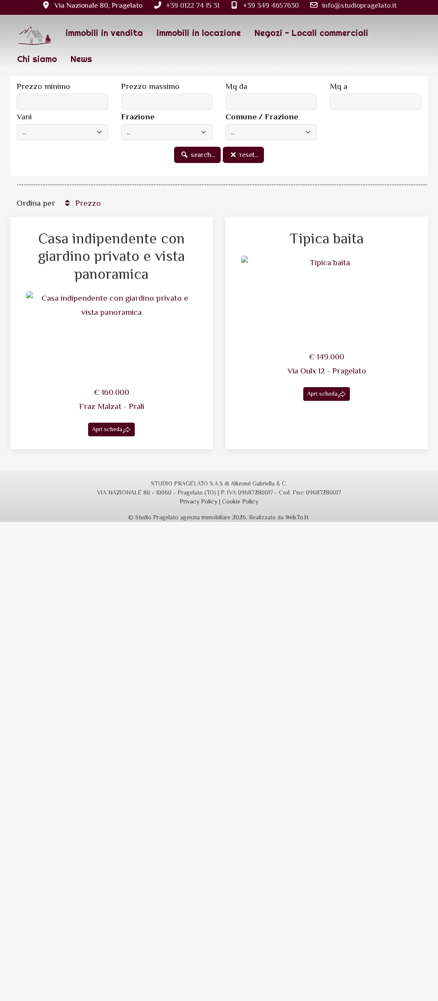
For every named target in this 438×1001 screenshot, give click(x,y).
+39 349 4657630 (271, 5)
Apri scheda (107, 429)
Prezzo (87, 202)
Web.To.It (296, 517)
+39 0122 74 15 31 (192, 5)
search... (202, 155)
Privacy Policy (198, 501)
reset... (248, 155)
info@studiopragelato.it (359, 5)
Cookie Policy (240, 501)
